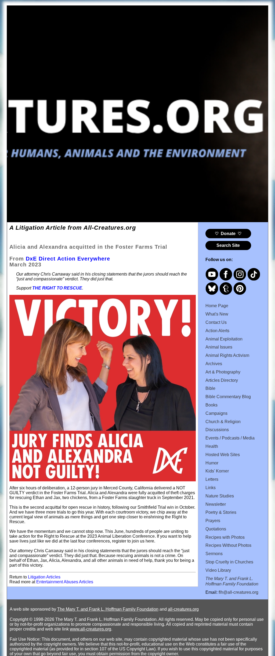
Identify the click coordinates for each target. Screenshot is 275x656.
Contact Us (216, 322)
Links (210, 487)
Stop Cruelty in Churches (229, 562)
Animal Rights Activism (227, 355)
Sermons (214, 553)
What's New (216, 314)
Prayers (212, 520)
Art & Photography (222, 372)
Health (211, 446)
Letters (211, 479)
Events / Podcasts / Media (230, 438)
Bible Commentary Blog (228, 396)
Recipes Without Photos (228, 545)
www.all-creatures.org (90, 629)
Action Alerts (217, 330)
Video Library (218, 570)
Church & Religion (223, 421)
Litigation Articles (44, 577)
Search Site (228, 245)
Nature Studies (219, 496)
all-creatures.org (183, 609)
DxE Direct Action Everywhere (68, 259)
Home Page (216, 305)
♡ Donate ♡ (228, 233)
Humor (211, 463)
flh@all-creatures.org (238, 592)
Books (211, 405)
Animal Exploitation (224, 339)
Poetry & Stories (220, 512)
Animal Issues (218, 347)
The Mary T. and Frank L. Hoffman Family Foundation (107, 609)
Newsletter (215, 504)
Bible (210, 388)
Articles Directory (221, 380)
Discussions (217, 429)
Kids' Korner (217, 471)
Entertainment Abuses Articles (64, 582)
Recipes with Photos (225, 537)
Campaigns (216, 413)
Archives (213, 363)
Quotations (215, 529)
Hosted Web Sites (222, 454)
